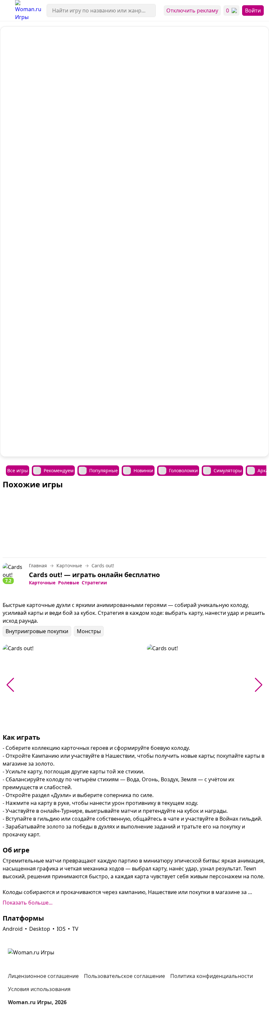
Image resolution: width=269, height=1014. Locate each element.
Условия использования (39, 989)
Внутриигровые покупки (37, 631)
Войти (253, 10)
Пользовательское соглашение (124, 976)
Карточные (42, 582)
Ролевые (68, 582)
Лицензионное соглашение (43, 976)
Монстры (89, 631)
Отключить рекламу (192, 10)
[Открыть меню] (7, 10)
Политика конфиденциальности (211, 976)
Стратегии (94, 582)
